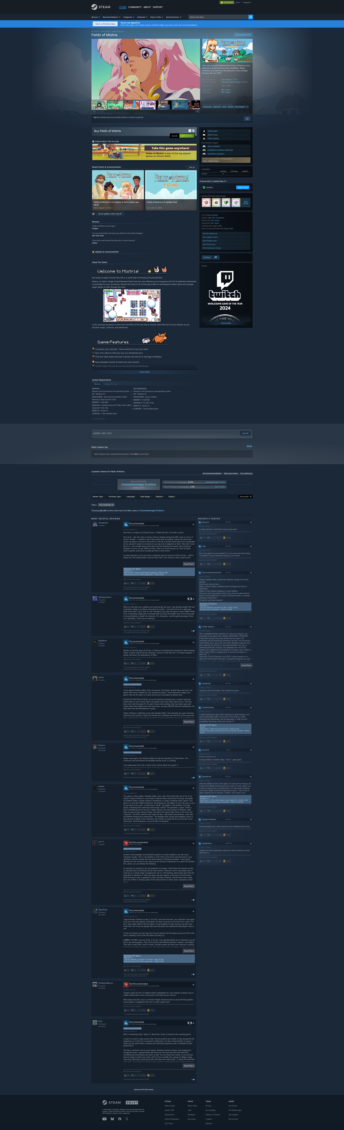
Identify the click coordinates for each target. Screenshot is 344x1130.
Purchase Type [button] (115, 496)
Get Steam (233, 1106)
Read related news (210, 241)
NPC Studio (225, 90)
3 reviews (101, 646)
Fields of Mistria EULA (211, 161)
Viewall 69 (246, 203)
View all (249, 446)
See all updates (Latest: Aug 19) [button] (110, 214)
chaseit (101, 786)
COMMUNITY (135, 7)
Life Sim (230, 107)
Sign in (96, 117)
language (246, 2)
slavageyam (103, 523)
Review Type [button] (98, 496)
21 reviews (101, 791)
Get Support (233, 1115)
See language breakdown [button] (212, 473)
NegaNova (102, 641)
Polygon (95, 228)
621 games (102, 986)
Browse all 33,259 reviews (143, 1090)
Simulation (220, 218)
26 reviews (101, 750)
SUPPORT (158, 7)
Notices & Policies (213, 1115)
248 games (102, 789)
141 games (102, 600)
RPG (224, 107)
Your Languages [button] (105, 505)
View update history (210, 237)
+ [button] (247, 107)
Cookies (209, 1119)
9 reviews (101, 525)
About (147, 7)
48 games (101, 643)
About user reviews (231, 473)
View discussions (209, 244)
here (136, 454)
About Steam (170, 1106)
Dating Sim (217, 107)
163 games (102, 748)
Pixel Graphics (240, 107)
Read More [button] (189, 564)
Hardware (191, 1115)
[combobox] (218, 17)
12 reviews (101, 988)
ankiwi (101, 677)
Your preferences (246, 473)
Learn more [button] (243, 187)
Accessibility (211, 1110)
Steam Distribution (172, 1119)
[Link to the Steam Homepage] (101, 9)
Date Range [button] (145, 496)
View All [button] (192, 167)
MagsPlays (102, 910)
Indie (209, 218)
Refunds (209, 1123)
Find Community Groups (212, 248)
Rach (100, 1021)
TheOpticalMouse (105, 983)
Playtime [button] (159, 496)
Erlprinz (101, 745)
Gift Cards (169, 1123)
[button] (95, 17)
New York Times (98, 236)
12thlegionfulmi (104, 597)
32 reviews (101, 914)
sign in (238, 2)
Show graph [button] (244, 497)
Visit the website (209, 233)
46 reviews (101, 1026)
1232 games (102, 1024)
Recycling (191, 1119)
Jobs (189, 1110)
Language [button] (130, 496)
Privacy (209, 1106)
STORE (122, 7)
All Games (95, 31)
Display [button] (171, 496)
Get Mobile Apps (235, 1110)
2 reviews (101, 844)
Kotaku (94, 243)
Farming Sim (207, 107)
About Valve (192, 1106)
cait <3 (101, 842)
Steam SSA (169, 1110)
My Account (233, 1119)
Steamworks (169, 1115)
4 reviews (101, 602)
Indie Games (105, 31)
